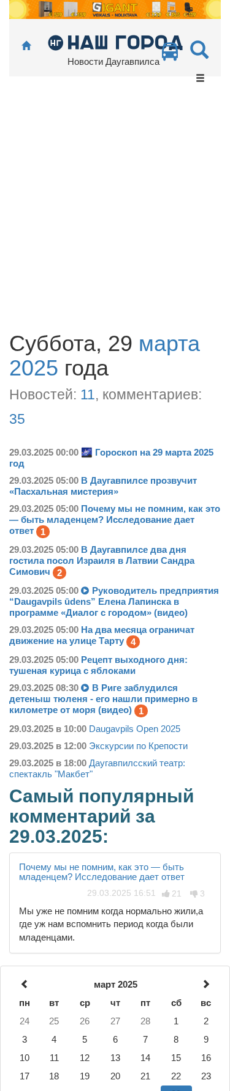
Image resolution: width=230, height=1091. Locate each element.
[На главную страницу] (26, 46)
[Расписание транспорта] (170, 55)
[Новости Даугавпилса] (115, 42)
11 (87, 394)
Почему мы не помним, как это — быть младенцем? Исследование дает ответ (102, 872)
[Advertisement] (115, 210)
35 (17, 419)
